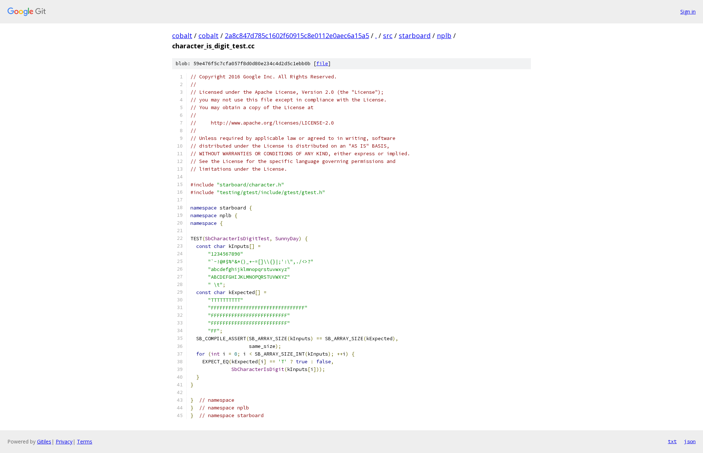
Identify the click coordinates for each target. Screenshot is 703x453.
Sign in (688, 11)
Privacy (64, 441)
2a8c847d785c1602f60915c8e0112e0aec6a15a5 (297, 35)
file (322, 63)
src (388, 35)
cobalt (182, 35)
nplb (444, 35)
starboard (415, 35)
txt (672, 441)
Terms (84, 441)
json (690, 441)
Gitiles (44, 441)
